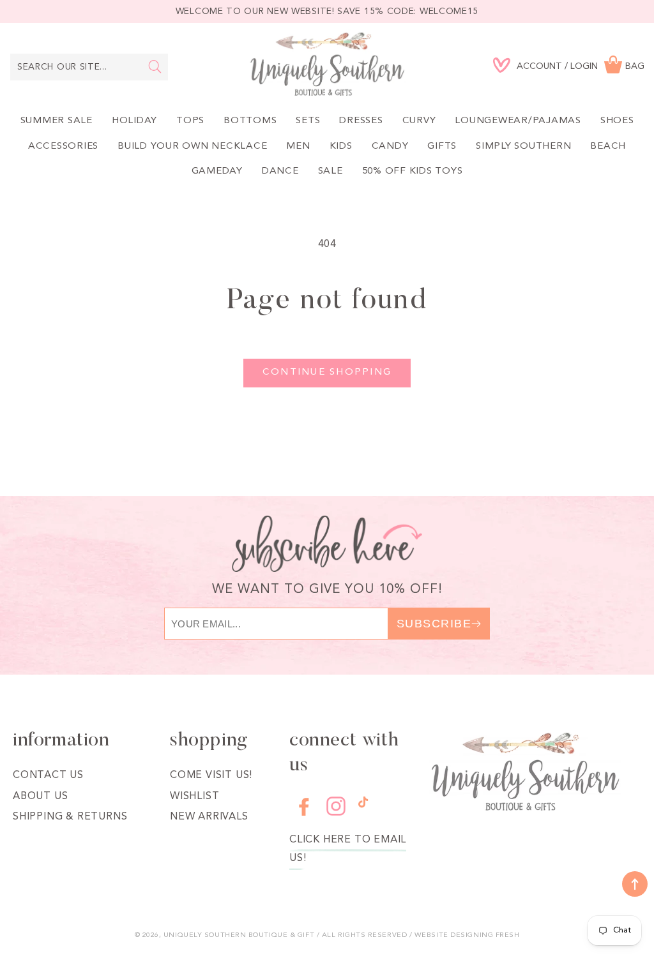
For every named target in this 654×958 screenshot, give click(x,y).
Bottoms (250, 121)
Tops (190, 121)
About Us (40, 796)
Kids (341, 146)
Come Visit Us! (211, 775)
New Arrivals (209, 817)
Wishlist (194, 796)
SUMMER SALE (56, 121)
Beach (608, 146)
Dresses (361, 121)
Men (298, 146)
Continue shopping (327, 372)
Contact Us (48, 775)
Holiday (134, 121)
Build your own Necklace (192, 146)
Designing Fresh (484, 935)
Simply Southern (523, 146)
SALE (330, 171)
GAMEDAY (217, 171)
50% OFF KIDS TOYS (412, 171)
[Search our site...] (154, 66)
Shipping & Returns (70, 817)
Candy (390, 146)
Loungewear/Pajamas (518, 121)
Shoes (617, 121)
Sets (308, 121)
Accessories (63, 146)
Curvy (419, 121)
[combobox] (89, 67)
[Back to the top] (635, 884)
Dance (280, 171)
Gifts (442, 146)
